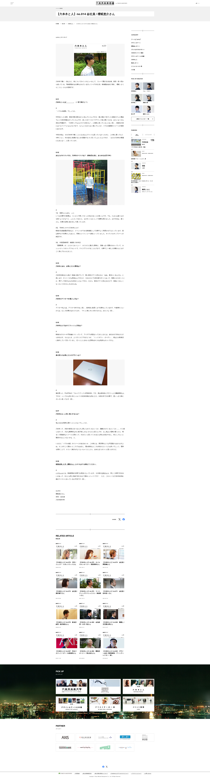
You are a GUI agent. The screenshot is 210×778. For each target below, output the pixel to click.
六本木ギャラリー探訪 (137, 53)
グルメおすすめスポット (138, 49)
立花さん (104, 473)
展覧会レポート (135, 46)
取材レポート (135, 63)
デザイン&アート (136, 43)
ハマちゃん (59, 473)
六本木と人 (70, 23)
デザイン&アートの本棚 (137, 56)
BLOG (63, 23)
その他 (133, 69)
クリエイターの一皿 (136, 66)
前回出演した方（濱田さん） (65, 464)
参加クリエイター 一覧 (143, 119)
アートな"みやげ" (136, 39)
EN (199, 3)
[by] (105, 3)
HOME (57, 23)
